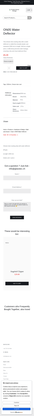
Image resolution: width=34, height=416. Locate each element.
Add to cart (23, 68)
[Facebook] (20, 121)
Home (5, 129)
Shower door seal (16, 84)
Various (7, 242)
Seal (12, 131)
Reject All (16, 405)
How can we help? (17, 200)
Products (10, 129)
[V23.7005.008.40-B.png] (17, 138)
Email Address (17, 187)
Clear (29, 65)
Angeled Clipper (17, 271)
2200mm (9, 84)
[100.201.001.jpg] (17, 247)
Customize (16, 402)
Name (17, 174)
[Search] (29, 17)
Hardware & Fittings (19, 129)
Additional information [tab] (7, 94)
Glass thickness (8, 57)
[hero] (14, 9)
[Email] (29, 121)
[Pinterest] (26, 121)
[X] (23, 121)
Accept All (16, 409)
